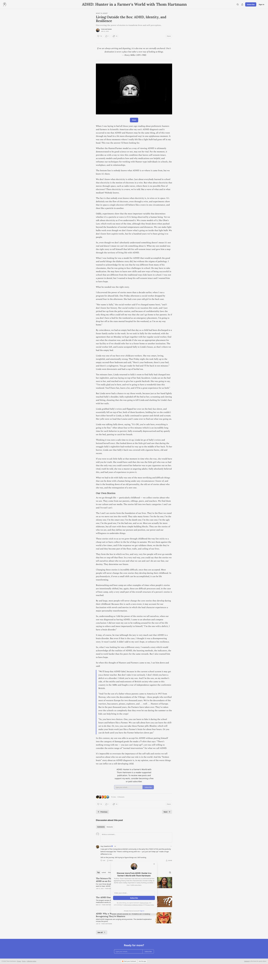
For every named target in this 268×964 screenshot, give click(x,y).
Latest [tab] (104, 872)
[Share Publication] (242, 4)
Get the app (142, 961)
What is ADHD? (102, 13)
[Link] (93, 493)
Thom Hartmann (106, 29)
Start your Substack (130, 961)
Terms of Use (144, 903)
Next (166, 812)
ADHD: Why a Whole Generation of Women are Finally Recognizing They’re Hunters (123, 915)
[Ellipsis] (171, 846)
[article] (134, 920)
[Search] (238, 4)
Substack (246, 961)
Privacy (19, 961)
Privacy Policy (150, 905)
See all (100, 932)
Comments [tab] (101, 827)
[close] (154, 864)
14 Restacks (120, 797)
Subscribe (251, 4)
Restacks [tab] (110, 827)
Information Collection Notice (133, 905)
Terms (24, 961)
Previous (103, 812)
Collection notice (31, 961)
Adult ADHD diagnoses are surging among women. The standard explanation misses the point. (124, 920)
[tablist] (105, 827)
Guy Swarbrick (105, 846)
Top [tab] (98, 872)
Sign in (261, 4)
